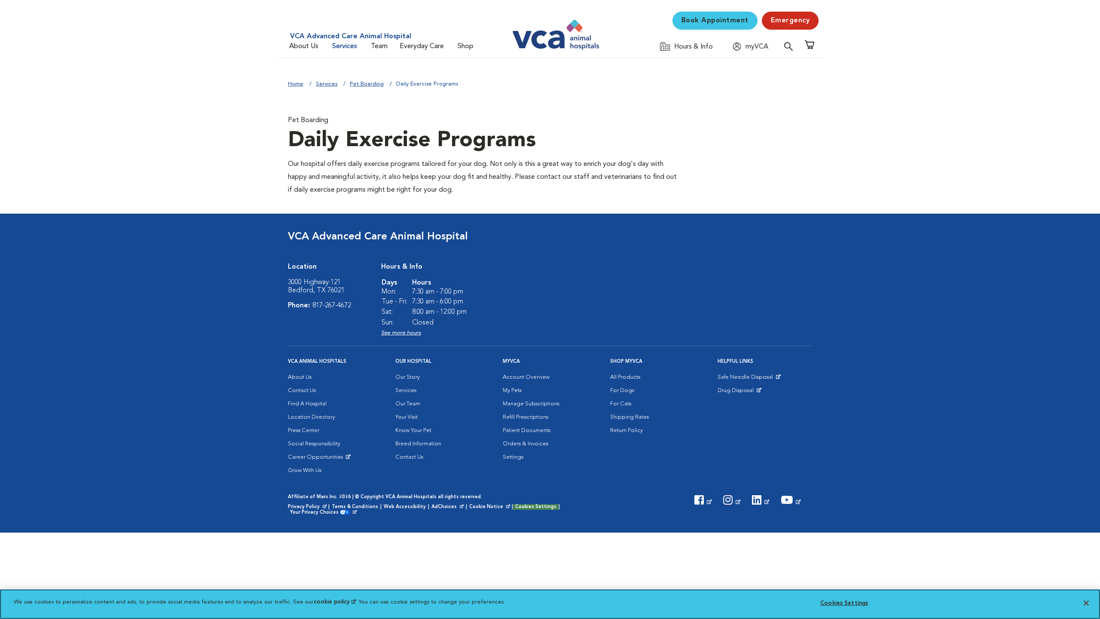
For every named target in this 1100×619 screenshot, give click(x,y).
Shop (466, 46)
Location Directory (311, 417)
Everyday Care (422, 46)
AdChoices (448, 507)
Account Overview (526, 377)
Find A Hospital (307, 404)
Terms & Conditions (355, 507)
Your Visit (406, 417)
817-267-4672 (331, 305)
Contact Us (302, 390)
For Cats (620, 404)
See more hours (401, 333)
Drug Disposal (739, 392)
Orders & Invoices (525, 444)
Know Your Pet (413, 430)
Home (295, 84)
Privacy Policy (308, 507)
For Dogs (622, 390)
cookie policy (335, 602)
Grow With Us (304, 470)
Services (344, 46)
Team (379, 46)
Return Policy (626, 430)
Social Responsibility (314, 444)
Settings (513, 457)
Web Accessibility (405, 507)
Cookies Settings (535, 507)
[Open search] (790, 46)
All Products (625, 377)
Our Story (407, 377)
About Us (303, 46)
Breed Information (418, 444)
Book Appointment (715, 20)
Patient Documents (526, 430)
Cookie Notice (490, 507)
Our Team (407, 404)
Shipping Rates (629, 417)
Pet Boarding (367, 84)
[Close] (1086, 603)
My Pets (512, 390)
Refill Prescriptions (525, 417)
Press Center (303, 430)
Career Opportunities (317, 459)
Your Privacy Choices (316, 512)
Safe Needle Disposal (747, 379)
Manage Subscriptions (531, 404)
